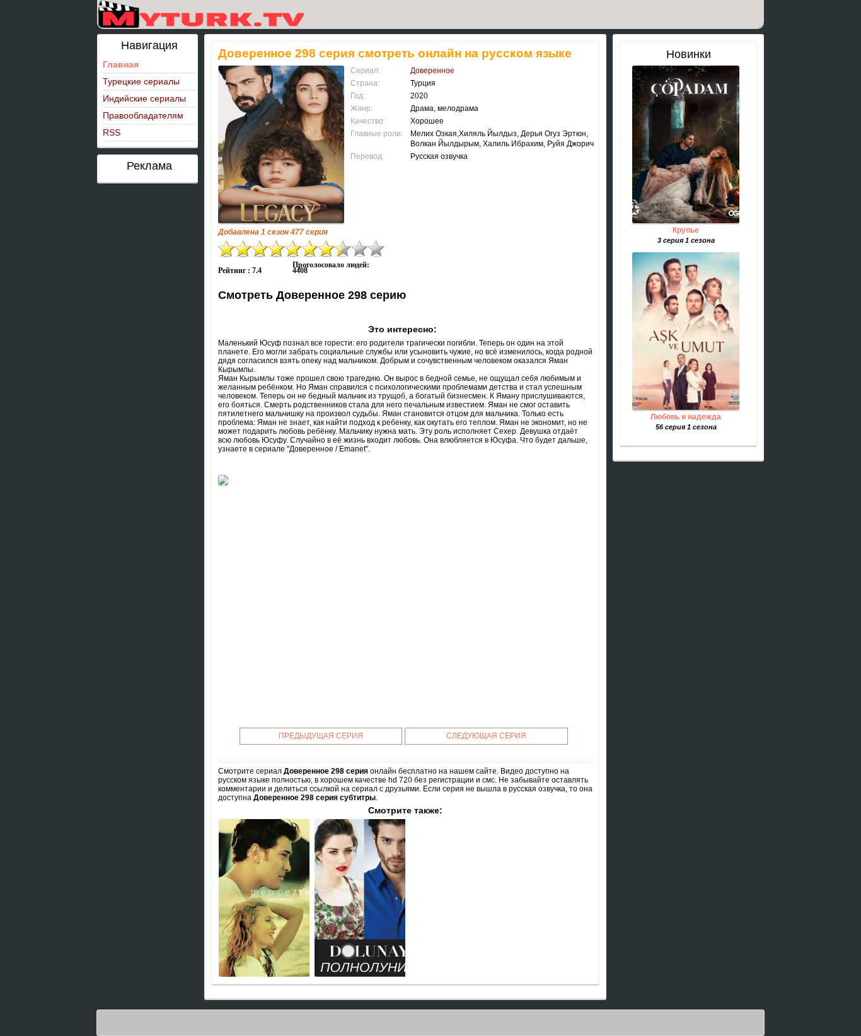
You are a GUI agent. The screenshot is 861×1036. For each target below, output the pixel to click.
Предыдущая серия (321, 735)
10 (376, 248)
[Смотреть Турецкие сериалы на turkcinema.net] (200, 14)
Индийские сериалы (144, 98)
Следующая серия (486, 735)
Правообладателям (143, 115)
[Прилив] (264, 898)
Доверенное (432, 70)
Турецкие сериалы (141, 81)
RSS (111, 132)
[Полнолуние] (360, 898)
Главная (121, 64)
